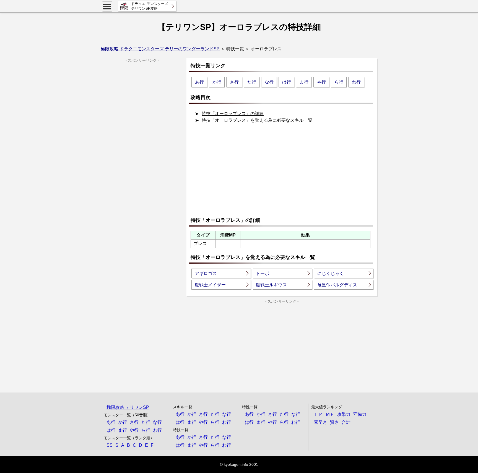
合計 (346, 422)
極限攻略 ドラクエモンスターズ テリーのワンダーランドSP (160, 48)
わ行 (356, 82)
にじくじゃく (330, 273)
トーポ (262, 273)
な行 (269, 82)
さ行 (234, 82)
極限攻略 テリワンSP (127, 407)
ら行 (338, 82)
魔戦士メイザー (210, 284)
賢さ (334, 422)
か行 (216, 82)
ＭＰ (330, 414)
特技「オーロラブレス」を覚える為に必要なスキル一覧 (257, 120)
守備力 (360, 414)
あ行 (199, 82)
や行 (321, 82)
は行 (286, 82)
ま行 (304, 82)
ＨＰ (318, 414)
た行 (251, 82)
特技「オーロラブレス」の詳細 (233, 113)
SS (109, 445)
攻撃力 (343, 414)
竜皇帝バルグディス (337, 284)
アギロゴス (206, 273)
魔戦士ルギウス (271, 284)
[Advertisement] (283, 172)
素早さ (320, 422)
